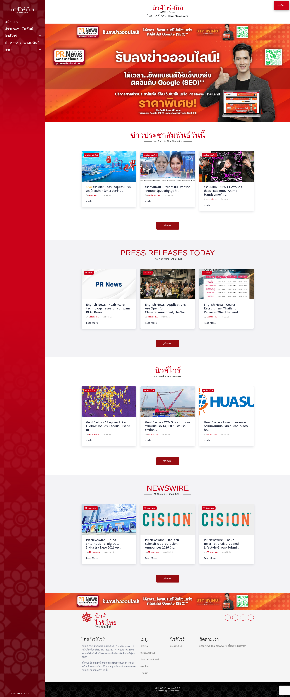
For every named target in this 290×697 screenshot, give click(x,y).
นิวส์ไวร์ (11, 36)
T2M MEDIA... (212, 317)
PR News (89, 272)
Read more (92, 323)
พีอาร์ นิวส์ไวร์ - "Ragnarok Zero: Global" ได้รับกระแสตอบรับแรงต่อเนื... (108, 426)
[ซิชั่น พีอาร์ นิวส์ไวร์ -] (109, 401)
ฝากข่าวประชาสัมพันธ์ (22, 43)
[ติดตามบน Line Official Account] (36, 682)
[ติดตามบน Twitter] (18, 682)
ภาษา (9, 50)
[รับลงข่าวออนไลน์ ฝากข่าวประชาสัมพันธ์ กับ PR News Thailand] (167, 32)
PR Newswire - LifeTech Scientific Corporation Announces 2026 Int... (162, 544)
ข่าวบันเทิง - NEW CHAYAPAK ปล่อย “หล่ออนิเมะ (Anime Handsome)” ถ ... (164, 191)
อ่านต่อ (89, 201)
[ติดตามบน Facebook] (9, 682)
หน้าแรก (11, 22)
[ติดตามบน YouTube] (27, 682)
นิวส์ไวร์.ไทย (21, 693)
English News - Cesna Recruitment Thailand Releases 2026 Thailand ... (163, 309)
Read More (92, 558)
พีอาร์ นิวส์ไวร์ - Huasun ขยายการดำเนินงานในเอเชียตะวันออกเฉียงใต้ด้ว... (226, 426)
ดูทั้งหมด (167, 225)
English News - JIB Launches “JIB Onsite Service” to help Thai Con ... (224, 309)
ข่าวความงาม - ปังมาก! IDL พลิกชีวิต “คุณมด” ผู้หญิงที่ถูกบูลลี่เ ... (108, 189)
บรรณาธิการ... (153, 199)
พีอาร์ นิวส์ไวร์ (90, 390)
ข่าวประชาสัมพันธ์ (19, 29)
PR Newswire (90, 508)
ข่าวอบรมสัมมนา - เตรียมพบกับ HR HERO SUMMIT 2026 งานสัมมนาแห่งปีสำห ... (226, 191)
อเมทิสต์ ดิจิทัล (173, 690)
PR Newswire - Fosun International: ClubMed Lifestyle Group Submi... (221, 544)
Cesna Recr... (153, 317)
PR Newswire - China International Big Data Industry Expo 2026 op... (103, 544)
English (144, 673)
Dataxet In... (94, 317)
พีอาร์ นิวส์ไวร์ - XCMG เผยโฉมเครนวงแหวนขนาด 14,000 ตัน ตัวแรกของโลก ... (167, 426)
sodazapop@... (95, 195)
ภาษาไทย (144, 666)
